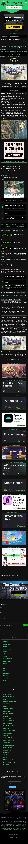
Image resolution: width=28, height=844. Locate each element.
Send (25, 625)
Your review (2, 618)
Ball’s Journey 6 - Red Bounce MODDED (14, 462)
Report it (20, 230)
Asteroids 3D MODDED (14, 396)
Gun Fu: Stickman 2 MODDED (13, 547)
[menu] (26, 1)
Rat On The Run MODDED (14, 445)
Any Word (18, 39)
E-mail (1, 612)
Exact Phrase (5, 39)
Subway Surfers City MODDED (13, 363)
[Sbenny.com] (12, 3)
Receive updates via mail (7, 625)
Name (1, 607)
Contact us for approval (14, 829)
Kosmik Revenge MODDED (14, 429)
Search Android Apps (14, 33)
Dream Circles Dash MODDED (13, 512)
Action (5, 175)
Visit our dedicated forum (17, 231)
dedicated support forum (7, 828)
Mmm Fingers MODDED (14, 478)
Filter (24, 41)
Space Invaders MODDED (14, 412)
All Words (12, 39)
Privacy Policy (16, 828)
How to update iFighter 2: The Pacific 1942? (10, 299)
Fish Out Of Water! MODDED (14, 530)
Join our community (16, 259)
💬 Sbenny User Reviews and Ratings (10, 352)
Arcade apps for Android (10, 329)
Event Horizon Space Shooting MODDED (14, 380)
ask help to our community (9, 295)
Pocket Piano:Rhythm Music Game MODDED (14, 494)
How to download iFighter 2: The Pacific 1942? (11, 269)
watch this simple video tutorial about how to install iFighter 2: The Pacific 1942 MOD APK (14, 294)
